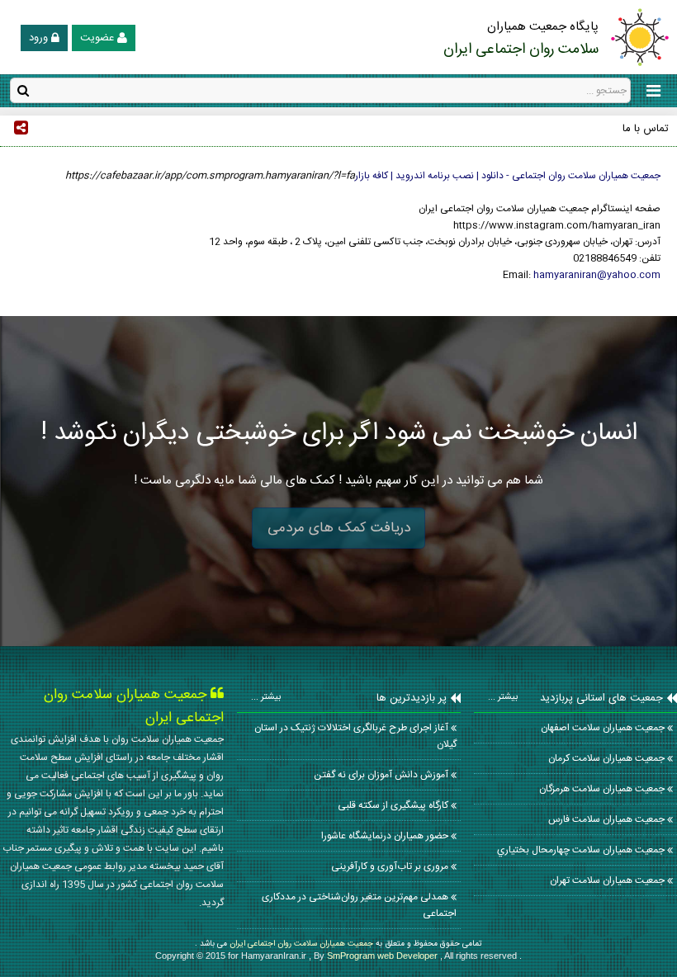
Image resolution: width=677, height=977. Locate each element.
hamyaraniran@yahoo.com (596, 275)
